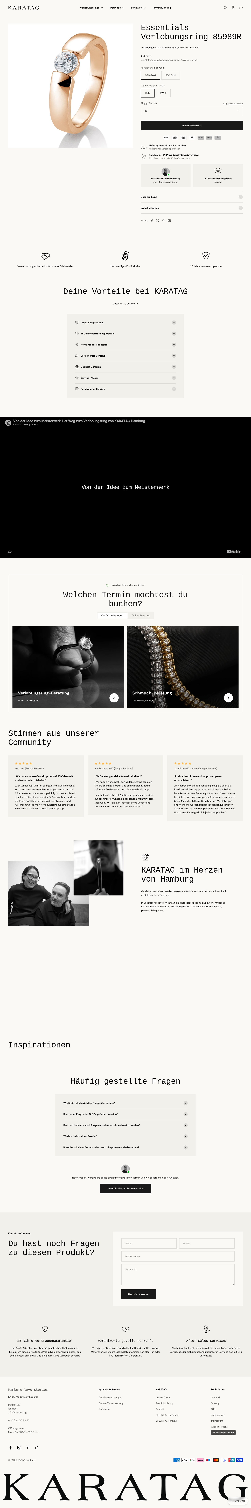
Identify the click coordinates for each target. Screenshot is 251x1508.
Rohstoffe (104, 1409)
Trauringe (115, 7)
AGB (213, 1409)
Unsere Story (163, 1397)
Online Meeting (141, 615)
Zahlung (215, 1403)
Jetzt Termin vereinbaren (166, 182)
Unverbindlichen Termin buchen (125, 1188)
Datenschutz (218, 1414)
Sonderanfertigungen (110, 1397)
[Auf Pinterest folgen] (28, 1447)
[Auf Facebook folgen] (10, 1447)
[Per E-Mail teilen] (169, 220)
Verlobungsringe (89, 7)
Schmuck (136, 7)
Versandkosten (158, 60)
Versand (215, 1397)
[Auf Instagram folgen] (19, 1447)
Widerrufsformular (223, 1432)
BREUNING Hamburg (167, 1414)
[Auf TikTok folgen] (36, 1447)
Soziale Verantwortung (111, 1403)
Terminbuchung (161, 7)
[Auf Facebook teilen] (152, 220)
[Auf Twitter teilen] (158, 220)
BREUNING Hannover (167, 1420)
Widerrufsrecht (219, 1426)
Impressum (217, 1420)
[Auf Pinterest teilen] (163, 220)
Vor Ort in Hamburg (112, 615)
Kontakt (160, 1409)
